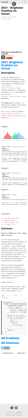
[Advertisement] (14, 35)
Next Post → (22, 353)
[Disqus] (14, 378)
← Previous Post (7, 353)
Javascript (5, 297)
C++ (8, 295)
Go (21, 295)
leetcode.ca (19, 412)
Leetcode (4, 2)
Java (3, 295)
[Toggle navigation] (25, 2)
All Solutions (10, 343)
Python (15, 295)
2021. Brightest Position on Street (12, 65)
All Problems (10, 338)
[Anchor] (11, 13)
